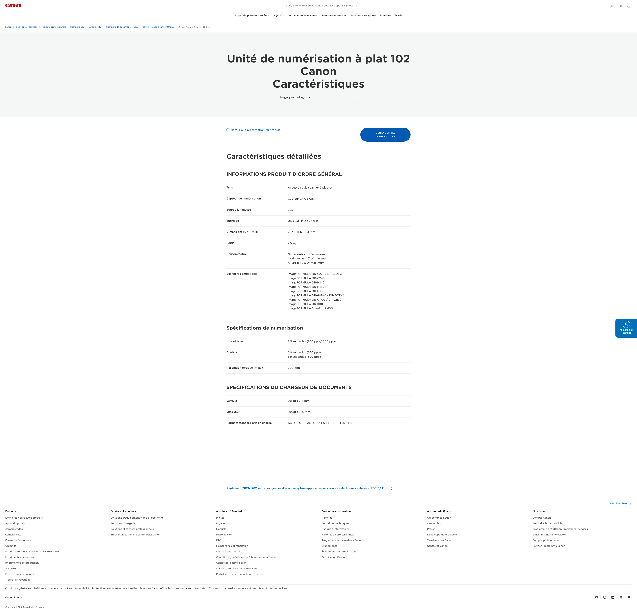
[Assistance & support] (377, 15)
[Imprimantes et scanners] (319, 15)
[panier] (629, 6)
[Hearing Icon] (612, 6)
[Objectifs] (285, 15)
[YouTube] (629, 597)
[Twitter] (621, 597)
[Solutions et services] (347, 15)
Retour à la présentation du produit (255, 130)
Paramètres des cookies (272, 588)
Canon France (14, 597)
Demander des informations (385, 135)
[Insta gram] (604, 597)
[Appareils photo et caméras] (270, 15)
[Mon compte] (620, 6)
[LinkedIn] (612, 597)
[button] (626, 328)
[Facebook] (596, 597)
